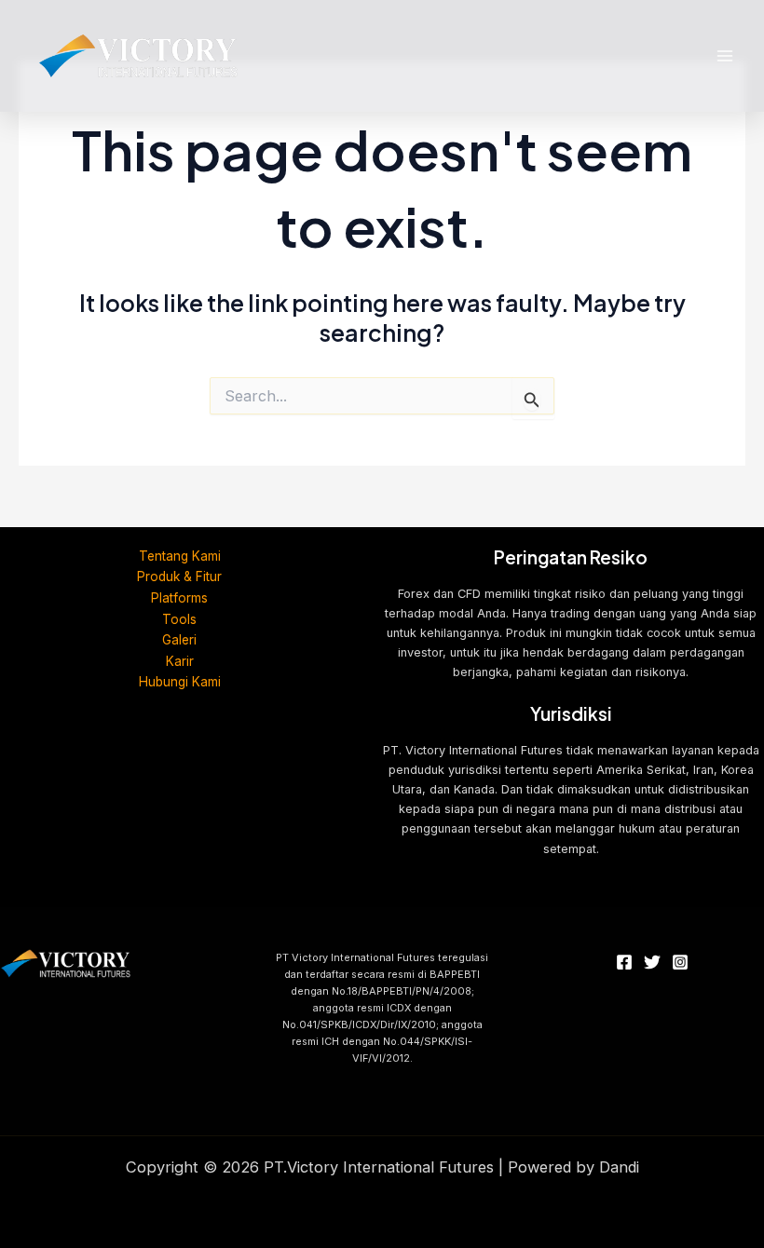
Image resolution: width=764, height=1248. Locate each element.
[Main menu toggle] (724, 56)
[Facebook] (624, 962)
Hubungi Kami (180, 681)
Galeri (179, 639)
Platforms (179, 597)
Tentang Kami (180, 556)
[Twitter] (652, 962)
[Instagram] (680, 962)
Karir (180, 661)
